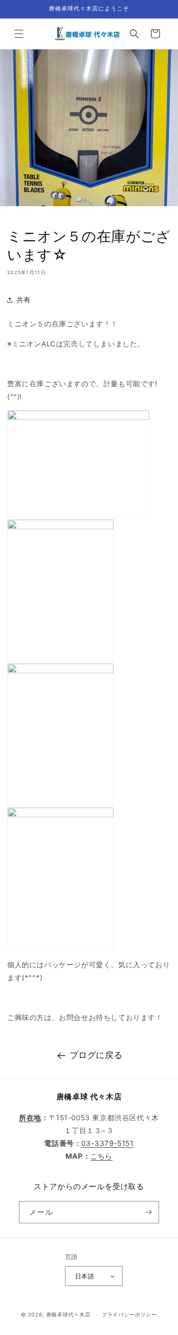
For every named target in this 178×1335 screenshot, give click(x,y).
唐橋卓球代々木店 (68, 1314)
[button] (19, 33)
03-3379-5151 (107, 1143)
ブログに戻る (96, 1055)
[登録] (148, 1212)
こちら (101, 1156)
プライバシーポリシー (129, 1314)
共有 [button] (23, 300)
